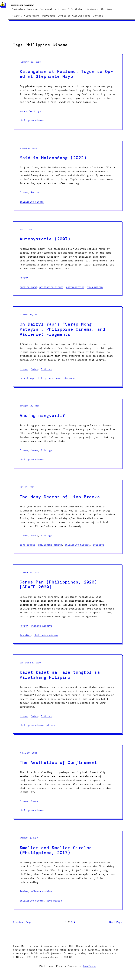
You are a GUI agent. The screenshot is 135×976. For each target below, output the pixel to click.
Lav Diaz (25, 635)
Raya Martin (95, 286)
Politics (98, 544)
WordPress (89, 966)
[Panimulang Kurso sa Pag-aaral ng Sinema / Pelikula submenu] (83, 9)
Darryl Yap (27, 378)
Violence (69, 378)
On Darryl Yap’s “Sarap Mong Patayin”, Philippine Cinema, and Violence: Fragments (62, 329)
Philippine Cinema (32, 120)
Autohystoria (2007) (45, 239)
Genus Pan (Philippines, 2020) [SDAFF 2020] (58, 585)
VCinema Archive (41, 625)
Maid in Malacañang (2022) (53, 157)
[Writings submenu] (114, 9)
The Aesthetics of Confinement (58, 762)
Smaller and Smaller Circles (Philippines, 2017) (56, 850)
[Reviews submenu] (97, 9)
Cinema (24, 192)
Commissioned (28, 286)
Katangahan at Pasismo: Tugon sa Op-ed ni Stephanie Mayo (66, 74)
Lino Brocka (27, 544)
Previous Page (22, 922)
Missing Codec (22, 5)
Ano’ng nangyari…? (42, 415)
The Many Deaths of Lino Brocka (60, 497)
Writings (35, 111)
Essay (34, 535)
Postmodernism (75, 286)
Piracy (50, 725)
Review (35, 192)
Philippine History (77, 544)
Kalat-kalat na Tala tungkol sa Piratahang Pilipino (60, 675)
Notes (23, 111)
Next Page (115, 922)
